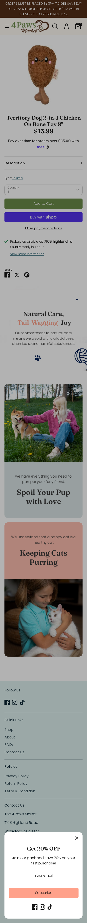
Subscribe (43, 892)
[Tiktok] (50, 907)
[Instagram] (42, 907)
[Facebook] (34, 907)
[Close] (77, 838)
